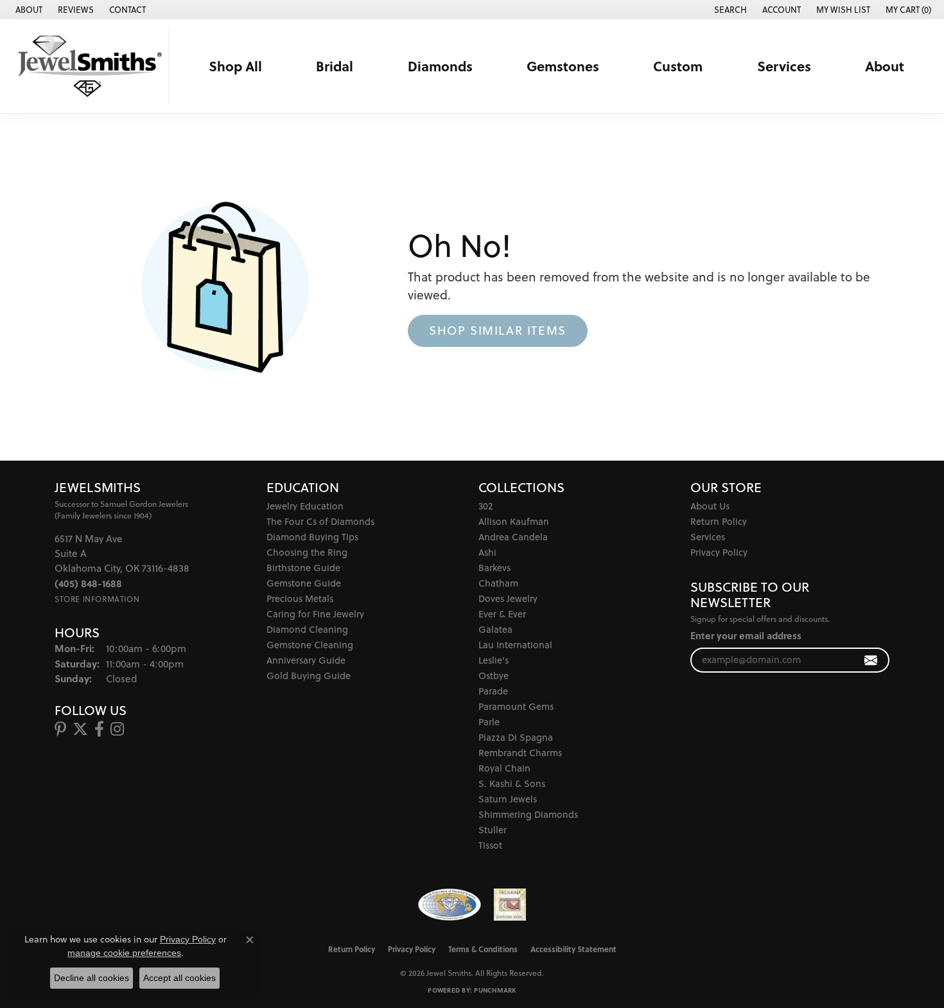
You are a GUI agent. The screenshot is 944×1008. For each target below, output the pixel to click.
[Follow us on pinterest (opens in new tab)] (60, 729)
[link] (27, 9)
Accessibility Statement (573, 949)
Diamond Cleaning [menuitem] (307, 629)
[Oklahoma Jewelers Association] (510, 905)
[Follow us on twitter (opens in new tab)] (80, 729)
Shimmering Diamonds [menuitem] (528, 814)
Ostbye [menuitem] (493, 675)
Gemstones (563, 66)
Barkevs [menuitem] (494, 567)
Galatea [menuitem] (495, 629)
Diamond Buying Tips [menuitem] (312, 537)
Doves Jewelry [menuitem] (508, 598)
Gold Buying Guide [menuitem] (309, 675)
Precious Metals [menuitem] (300, 598)
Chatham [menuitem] (498, 583)
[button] (729, 9)
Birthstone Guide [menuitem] (303, 567)
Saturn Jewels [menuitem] (507, 799)
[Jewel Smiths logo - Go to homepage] (87, 66)
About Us (710, 506)
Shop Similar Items (497, 330)
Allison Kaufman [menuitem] (513, 521)
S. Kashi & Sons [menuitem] (511, 783)
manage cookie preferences (124, 953)
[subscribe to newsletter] (871, 660)
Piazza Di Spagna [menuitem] (515, 737)
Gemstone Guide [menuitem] (304, 583)
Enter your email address (745, 635)
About (884, 66)
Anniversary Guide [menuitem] (306, 660)
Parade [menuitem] (493, 691)
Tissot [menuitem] (490, 845)
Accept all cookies (179, 978)
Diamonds (440, 66)
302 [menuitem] (485, 506)
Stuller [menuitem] (492, 829)
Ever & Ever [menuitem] (502, 614)
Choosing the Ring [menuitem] (307, 552)
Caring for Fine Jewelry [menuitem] (315, 614)
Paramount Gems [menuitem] (516, 706)
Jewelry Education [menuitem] (305, 506)
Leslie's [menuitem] (493, 660)
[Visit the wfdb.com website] (449, 905)
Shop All (235, 66)
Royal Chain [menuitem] (504, 768)
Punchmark (495, 990)
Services (784, 66)
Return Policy (718, 521)
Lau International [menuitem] (515, 644)
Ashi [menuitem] (487, 552)
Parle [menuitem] (489, 722)
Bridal (334, 66)
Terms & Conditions (483, 949)
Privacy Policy (718, 552)
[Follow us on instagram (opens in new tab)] (117, 729)
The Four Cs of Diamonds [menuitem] (320, 521)
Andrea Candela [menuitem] (513, 537)
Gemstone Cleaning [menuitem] (310, 644)
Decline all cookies (91, 978)
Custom (678, 66)
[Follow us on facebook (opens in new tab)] (99, 729)
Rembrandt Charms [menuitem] (520, 752)
